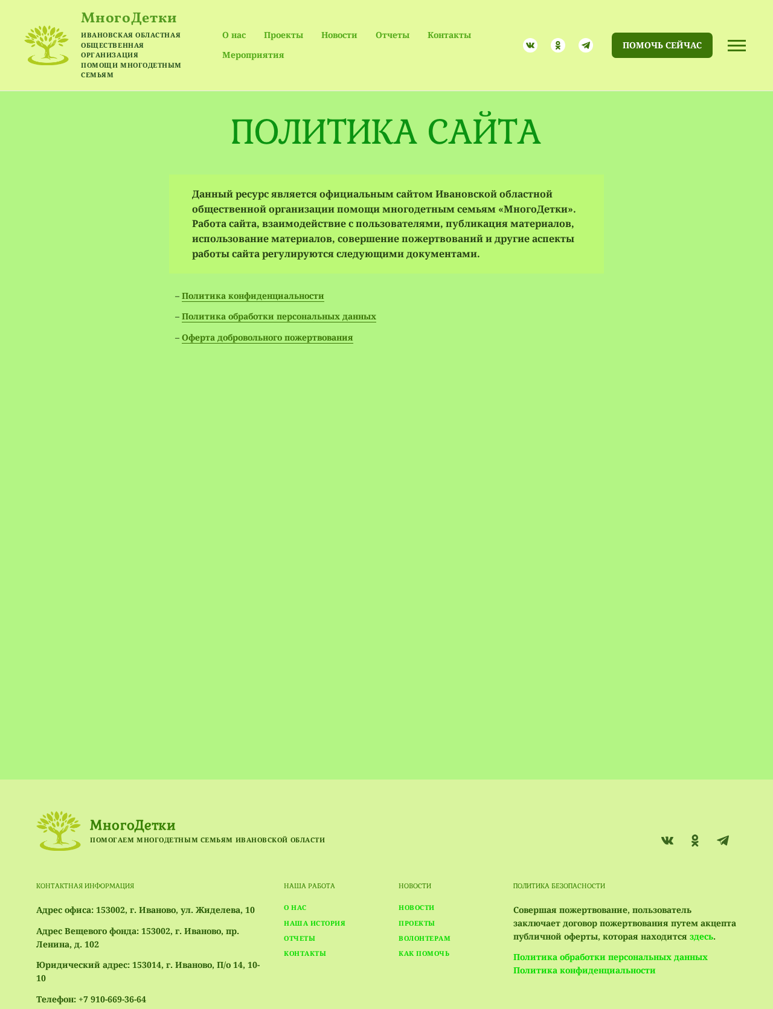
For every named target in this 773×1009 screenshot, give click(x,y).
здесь (701, 936)
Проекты (283, 34)
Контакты (449, 34)
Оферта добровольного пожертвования (267, 337)
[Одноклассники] (558, 45)
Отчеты (392, 34)
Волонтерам (425, 938)
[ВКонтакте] (530, 45)
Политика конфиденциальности (253, 295)
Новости (339, 34)
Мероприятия (253, 54)
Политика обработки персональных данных (279, 316)
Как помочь (424, 953)
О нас (234, 34)
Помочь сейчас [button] (662, 45)
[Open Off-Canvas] (737, 45)
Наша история (315, 922)
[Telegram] (586, 45)
